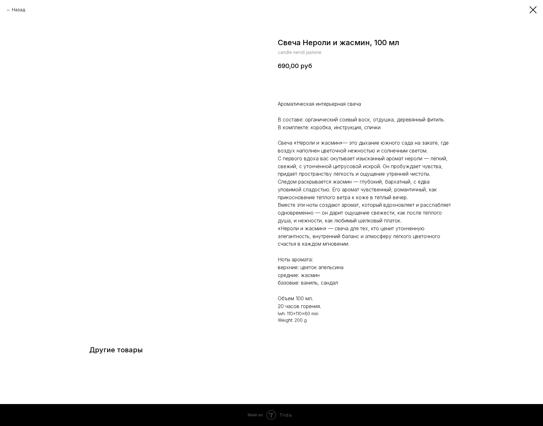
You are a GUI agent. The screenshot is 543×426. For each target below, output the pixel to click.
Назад (18, 9)
